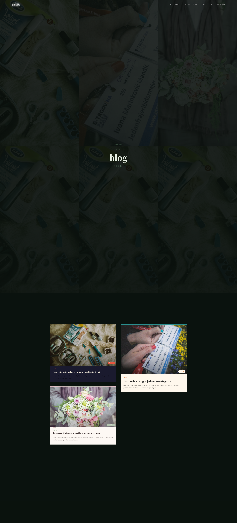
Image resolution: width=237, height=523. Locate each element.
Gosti (204, 4)
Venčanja (174, 4)
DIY (212, 4)
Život (196, 4)
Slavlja (186, 4)
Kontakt (221, 4)
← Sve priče (118, 144)
